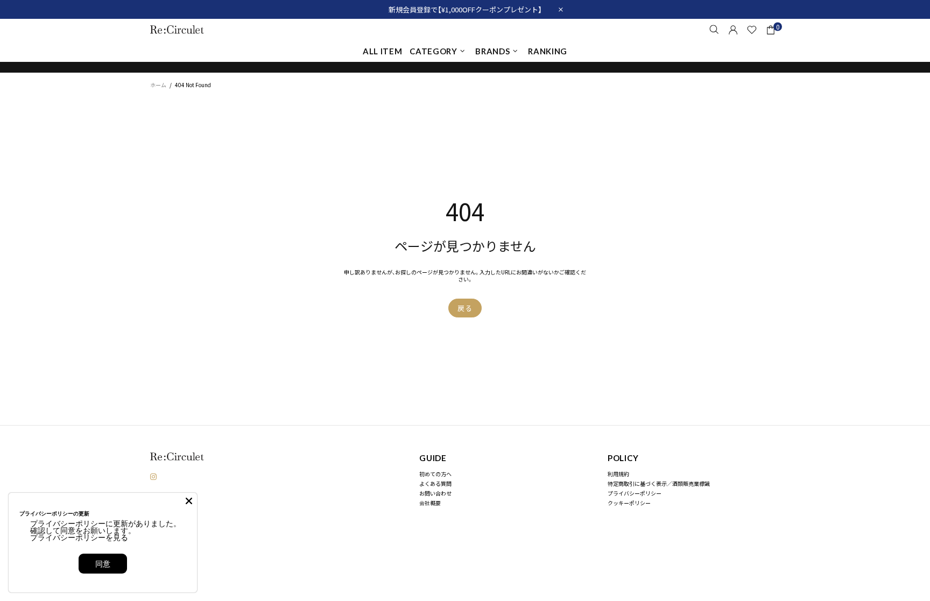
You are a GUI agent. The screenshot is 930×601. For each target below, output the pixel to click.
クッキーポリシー (629, 502)
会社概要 (430, 502)
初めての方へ (435, 473)
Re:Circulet (177, 29)
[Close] (189, 501)
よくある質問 (435, 483)
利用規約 (618, 473)
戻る (464, 308)
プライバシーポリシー (634, 493)
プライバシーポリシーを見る (79, 537)
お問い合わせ (435, 493)
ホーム (158, 85)
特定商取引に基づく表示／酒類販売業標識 (659, 483)
